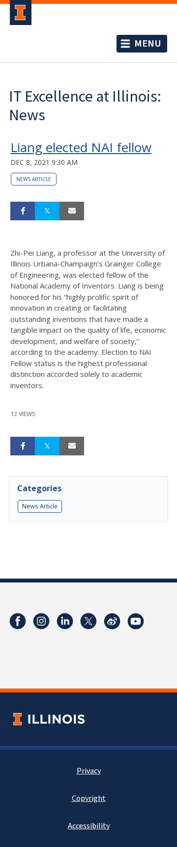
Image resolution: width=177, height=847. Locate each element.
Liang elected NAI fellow (80, 147)
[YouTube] (136, 621)
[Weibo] (112, 621)
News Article (33, 179)
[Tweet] (47, 211)
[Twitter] (88, 621)
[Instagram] (41, 621)
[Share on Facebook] (22, 211)
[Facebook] (18, 621)
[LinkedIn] (65, 621)
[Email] (71, 211)
